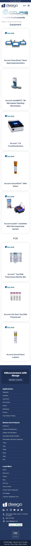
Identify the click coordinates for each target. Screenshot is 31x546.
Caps (4, 446)
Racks (4, 453)
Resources (6, 473)
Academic (5, 395)
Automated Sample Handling (11, 436)
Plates (4, 449)
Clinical (5, 405)
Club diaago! (6, 493)
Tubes (4, 442)
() (25, 5)
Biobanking (6, 409)
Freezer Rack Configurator (10, 490)
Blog (4, 480)
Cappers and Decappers (10, 432)
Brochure (5, 483)
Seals (4, 456)
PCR (4, 459)
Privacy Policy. (14, 544)
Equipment (6, 426)
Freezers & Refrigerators (10, 429)
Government (6, 402)
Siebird (25, 544)
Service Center (7, 486)
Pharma (5, 412)
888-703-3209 (17, 1)
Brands (5, 476)
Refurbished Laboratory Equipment (13, 439)
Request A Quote (15, 380)
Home (4, 22)
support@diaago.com (12, 521)
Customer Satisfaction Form (11, 496)
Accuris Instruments (15, 22)
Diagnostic (6, 392)
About (4, 469)
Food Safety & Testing (9, 416)
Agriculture (6, 399)
